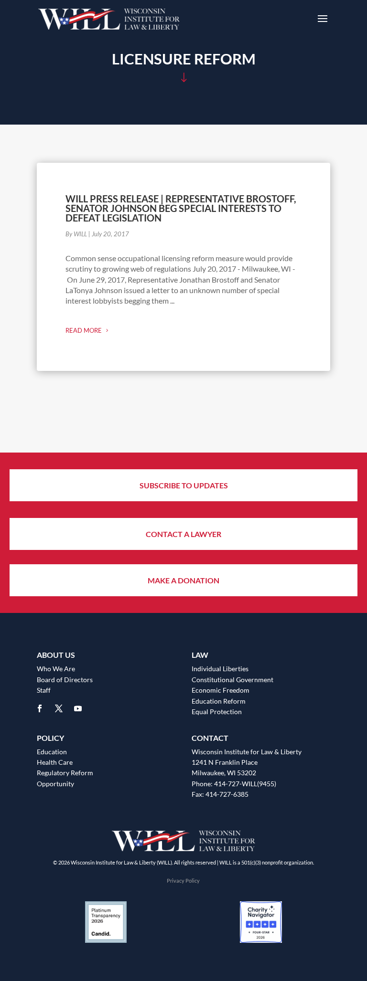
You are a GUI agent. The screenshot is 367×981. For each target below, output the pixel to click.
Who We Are (56, 669)
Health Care (55, 762)
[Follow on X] (58, 708)
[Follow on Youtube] (78, 708)
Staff (44, 690)
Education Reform (219, 701)
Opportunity (55, 784)
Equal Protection (217, 711)
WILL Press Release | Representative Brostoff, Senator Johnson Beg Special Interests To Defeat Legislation (180, 208)
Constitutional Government (232, 679)
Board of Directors (65, 679)
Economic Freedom (220, 690)
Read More (83, 330)
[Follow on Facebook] (39, 708)
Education (52, 752)
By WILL (76, 234)
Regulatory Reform (65, 773)
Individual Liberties (220, 669)
